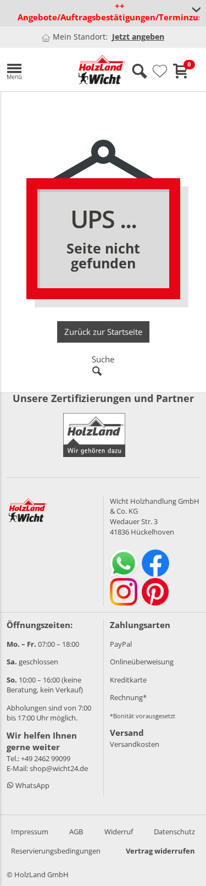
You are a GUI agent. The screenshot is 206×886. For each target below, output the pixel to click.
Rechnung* (128, 697)
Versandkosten (134, 744)
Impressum (29, 832)
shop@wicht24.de (59, 768)
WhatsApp (31, 785)
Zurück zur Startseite (103, 331)
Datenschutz (174, 832)
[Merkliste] (160, 71)
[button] (34, 69)
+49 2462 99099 (45, 758)
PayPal (121, 644)
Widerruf (118, 832)
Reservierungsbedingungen (56, 851)
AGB (76, 832)
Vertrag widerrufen (160, 851)
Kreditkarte (128, 680)
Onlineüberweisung (142, 662)
